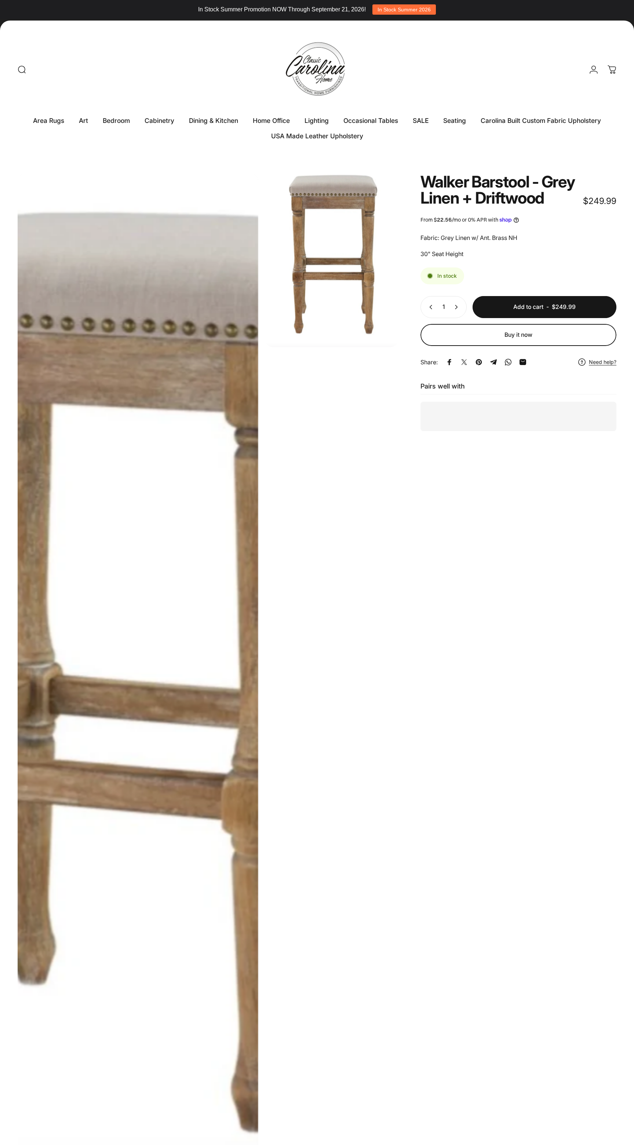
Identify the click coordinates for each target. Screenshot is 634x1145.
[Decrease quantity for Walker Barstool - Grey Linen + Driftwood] (429, 307)
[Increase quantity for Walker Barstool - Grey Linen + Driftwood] (457, 307)
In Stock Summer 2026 (404, 9)
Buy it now (518, 334)
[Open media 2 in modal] (332, 260)
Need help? (602, 362)
